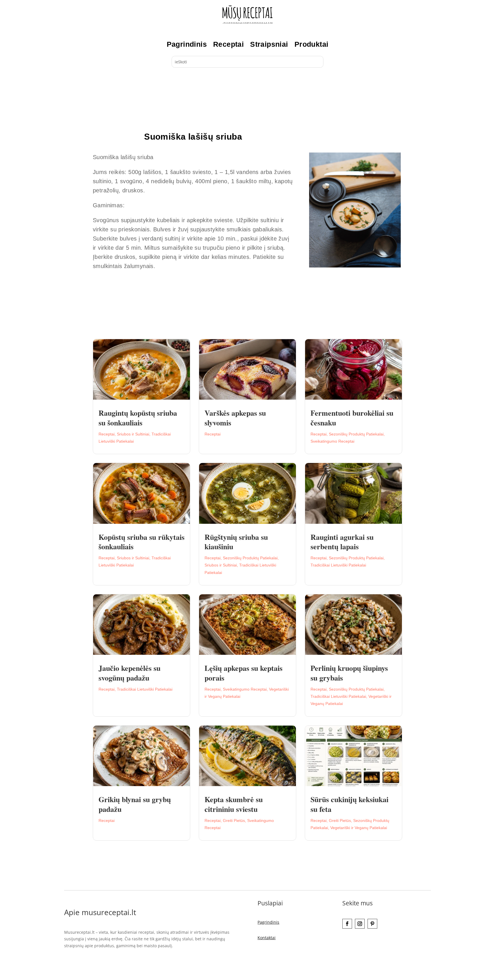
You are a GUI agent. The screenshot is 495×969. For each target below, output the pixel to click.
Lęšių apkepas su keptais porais (243, 673)
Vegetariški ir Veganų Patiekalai (358, 827)
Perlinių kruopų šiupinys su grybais (349, 673)
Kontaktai (267, 937)
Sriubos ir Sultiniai (133, 434)
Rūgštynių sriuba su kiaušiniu (236, 542)
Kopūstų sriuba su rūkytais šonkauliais (141, 542)
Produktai (311, 44)
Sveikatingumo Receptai (332, 441)
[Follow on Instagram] (360, 924)
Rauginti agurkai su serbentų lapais (342, 542)
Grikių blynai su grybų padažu (135, 804)
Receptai (228, 44)
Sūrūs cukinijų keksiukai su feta (349, 804)
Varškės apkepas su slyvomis (235, 417)
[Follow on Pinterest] (372, 924)
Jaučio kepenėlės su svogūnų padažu (129, 673)
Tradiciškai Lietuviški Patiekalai (338, 565)
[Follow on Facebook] (347, 924)
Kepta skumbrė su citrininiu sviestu (234, 804)
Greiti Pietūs (234, 820)
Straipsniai (269, 44)
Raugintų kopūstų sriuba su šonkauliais (138, 417)
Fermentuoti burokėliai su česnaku (352, 417)
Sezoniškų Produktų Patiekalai (356, 434)
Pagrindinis (187, 44)
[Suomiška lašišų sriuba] (355, 266)
